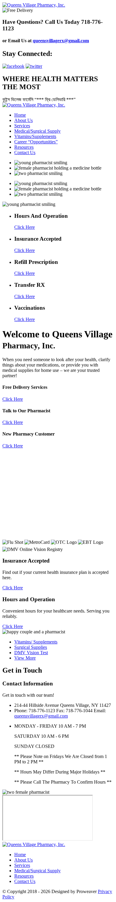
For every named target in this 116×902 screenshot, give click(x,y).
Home (20, 115)
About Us (23, 120)
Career (35, 141)
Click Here (12, 399)
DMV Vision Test (31, 652)
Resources (24, 147)
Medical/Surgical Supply (37, 131)
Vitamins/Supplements (35, 136)
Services (22, 125)
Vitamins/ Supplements (35, 641)
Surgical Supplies (30, 647)
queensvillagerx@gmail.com (61, 40)
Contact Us (24, 152)
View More (25, 657)
